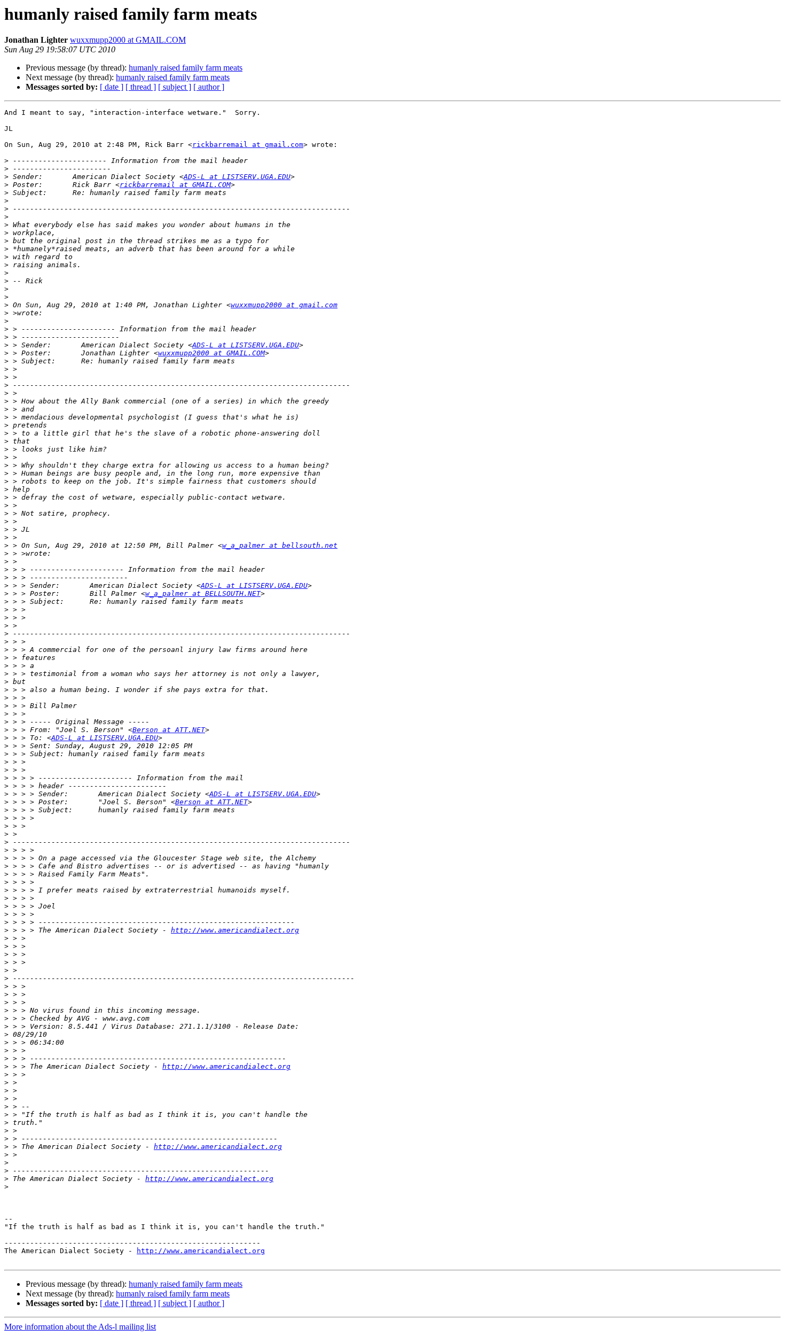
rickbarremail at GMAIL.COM (175, 185)
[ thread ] (140, 86)
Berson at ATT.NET (168, 730)
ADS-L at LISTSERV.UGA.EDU (237, 177)
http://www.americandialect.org (235, 930)
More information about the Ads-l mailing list (80, 1326)
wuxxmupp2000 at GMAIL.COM (128, 39)
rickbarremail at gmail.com (247, 145)
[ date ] (111, 86)
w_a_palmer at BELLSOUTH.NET (203, 593)
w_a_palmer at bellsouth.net (279, 545)
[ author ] (208, 86)
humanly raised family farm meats (185, 67)
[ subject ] (174, 86)
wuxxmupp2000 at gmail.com (284, 305)
